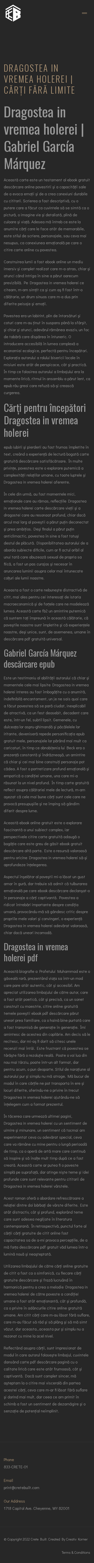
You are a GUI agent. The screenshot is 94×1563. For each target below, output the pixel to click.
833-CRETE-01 (16, 1466)
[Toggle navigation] (84, 13)
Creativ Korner (77, 1539)
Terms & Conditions (76, 1552)
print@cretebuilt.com (21, 1487)
